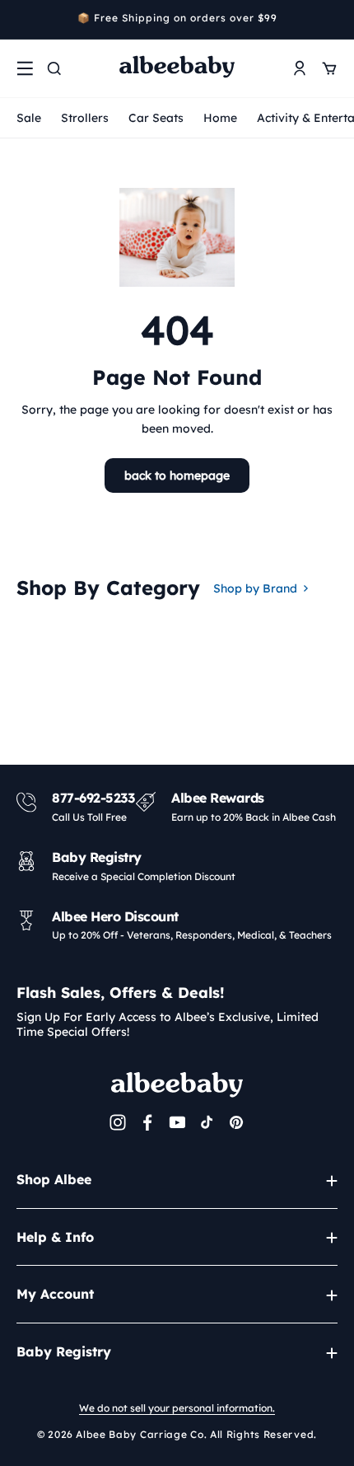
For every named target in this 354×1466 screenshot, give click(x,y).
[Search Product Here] (54, 68)
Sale (28, 117)
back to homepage (177, 475)
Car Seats (156, 117)
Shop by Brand (255, 588)
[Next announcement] (332, 20)
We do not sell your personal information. (177, 1408)
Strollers (85, 117)
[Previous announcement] (22, 20)
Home (220, 117)
